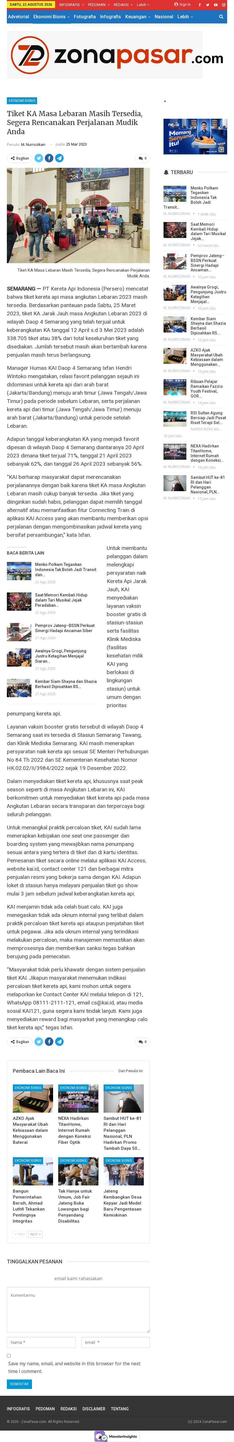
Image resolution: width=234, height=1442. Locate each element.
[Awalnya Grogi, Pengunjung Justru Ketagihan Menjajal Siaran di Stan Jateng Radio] (19, 657)
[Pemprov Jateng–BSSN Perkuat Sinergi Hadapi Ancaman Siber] (19, 632)
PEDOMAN (97, 5)
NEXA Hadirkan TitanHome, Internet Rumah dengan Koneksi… (207, 453)
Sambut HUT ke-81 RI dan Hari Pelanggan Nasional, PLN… (208, 484)
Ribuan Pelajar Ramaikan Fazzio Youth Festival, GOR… (207, 388)
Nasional (164, 16)
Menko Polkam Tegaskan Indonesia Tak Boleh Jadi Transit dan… (65, 569)
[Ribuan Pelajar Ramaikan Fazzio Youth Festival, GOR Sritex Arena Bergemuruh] (175, 387)
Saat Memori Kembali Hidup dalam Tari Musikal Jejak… (208, 231)
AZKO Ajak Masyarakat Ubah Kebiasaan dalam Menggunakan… (207, 357)
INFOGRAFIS (69, 5)
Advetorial (18, 16)
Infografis (110, 16)
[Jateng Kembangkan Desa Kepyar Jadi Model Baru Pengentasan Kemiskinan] (124, 1171)
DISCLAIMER (93, 1409)
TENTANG (120, 1409)
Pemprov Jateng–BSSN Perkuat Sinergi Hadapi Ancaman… (207, 262)
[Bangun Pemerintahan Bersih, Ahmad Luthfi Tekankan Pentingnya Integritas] (33, 1171)
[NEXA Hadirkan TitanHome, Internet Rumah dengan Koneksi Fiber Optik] (78, 1098)
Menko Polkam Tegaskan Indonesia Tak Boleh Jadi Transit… (191, 197)
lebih (142, 5)
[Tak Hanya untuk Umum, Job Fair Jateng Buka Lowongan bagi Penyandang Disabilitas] (78, 1171)
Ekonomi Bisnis (49, 16)
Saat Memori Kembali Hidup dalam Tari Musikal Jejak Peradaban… (61, 600)
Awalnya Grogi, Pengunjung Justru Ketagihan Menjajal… (208, 294)
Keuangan (135, 16)
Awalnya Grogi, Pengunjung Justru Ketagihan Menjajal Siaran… (60, 656)
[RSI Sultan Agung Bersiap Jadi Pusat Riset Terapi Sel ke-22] (175, 419)
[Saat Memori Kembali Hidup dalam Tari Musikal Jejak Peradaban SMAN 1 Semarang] (19, 601)
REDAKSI (121, 5)
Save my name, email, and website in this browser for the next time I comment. (74, 1367)
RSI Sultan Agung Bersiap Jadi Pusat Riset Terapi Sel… (208, 418)
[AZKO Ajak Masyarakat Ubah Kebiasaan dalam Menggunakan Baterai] (33, 1098)
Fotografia (85, 16)
